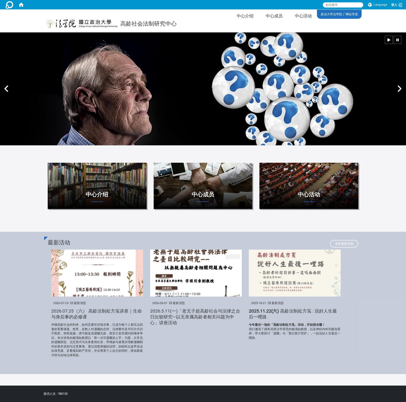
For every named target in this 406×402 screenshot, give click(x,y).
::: (319, 13)
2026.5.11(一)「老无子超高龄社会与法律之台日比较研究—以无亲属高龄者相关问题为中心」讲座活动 (195, 316)
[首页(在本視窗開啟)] (21, 4)
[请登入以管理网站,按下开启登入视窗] (9, 4)
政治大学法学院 (331, 14)
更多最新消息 (344, 243)
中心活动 (303, 15)
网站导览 (352, 14)
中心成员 (274, 15)
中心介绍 (245, 15)
